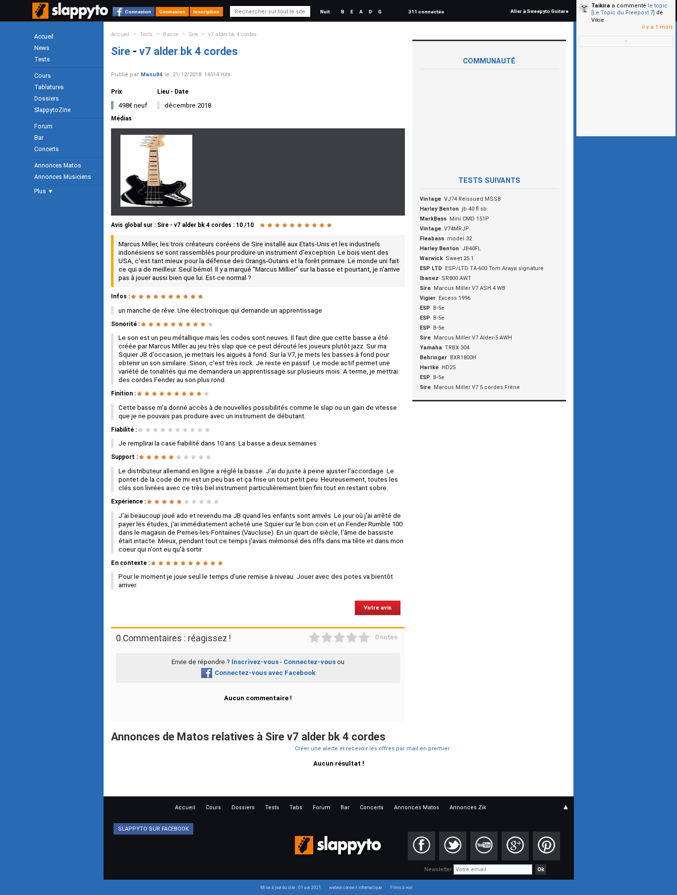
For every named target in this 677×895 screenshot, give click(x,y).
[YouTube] (484, 846)
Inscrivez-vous (255, 662)
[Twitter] (452, 846)
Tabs (295, 807)
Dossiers (46, 98)
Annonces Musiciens (62, 176)
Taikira (600, 5)
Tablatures (49, 87)
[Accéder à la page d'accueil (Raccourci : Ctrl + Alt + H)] (71, 15)
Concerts (46, 149)
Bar (39, 137)
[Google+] (515, 846)
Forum (43, 126)
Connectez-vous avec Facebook (265, 672)
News (42, 48)
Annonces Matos (57, 165)
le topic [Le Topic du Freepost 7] (629, 9)
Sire (193, 34)
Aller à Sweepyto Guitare (539, 11)
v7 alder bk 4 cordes (232, 34)
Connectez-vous (309, 662)
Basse (170, 34)
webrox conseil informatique (355, 887)
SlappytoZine (52, 110)
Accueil (44, 36)
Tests (42, 59)
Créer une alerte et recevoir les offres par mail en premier (372, 748)
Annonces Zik (468, 807)
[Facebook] (421, 846)
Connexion (138, 11)
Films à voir (401, 887)
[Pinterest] (546, 846)
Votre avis (378, 608)
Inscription (206, 11)
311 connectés (426, 11)
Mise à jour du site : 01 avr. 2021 (290, 887)
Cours (42, 75)
